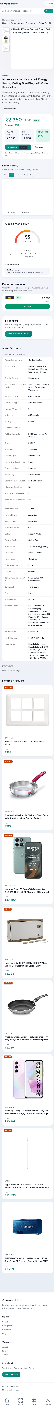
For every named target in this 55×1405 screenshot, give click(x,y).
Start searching (11, 1374)
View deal (18, 148)
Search (49, 11)
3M (11, 175)
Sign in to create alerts (18, 334)
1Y (24, 175)
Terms (5, 1355)
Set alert (39, 147)
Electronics (14, 20)
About (5, 1347)
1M (5, 175)
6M (18, 175)
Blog (4, 1333)
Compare (9, 4)
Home (5, 20)
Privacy (5, 1351)
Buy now (27, 306)
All (30, 175)
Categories (7, 1326)
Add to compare (10, 109)
